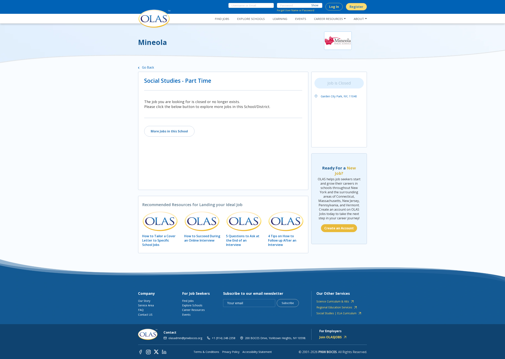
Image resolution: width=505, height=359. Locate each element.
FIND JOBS (222, 19)
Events (186, 314)
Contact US (145, 314)
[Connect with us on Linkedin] (164, 351)
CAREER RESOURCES (328, 19)
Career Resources (193, 310)
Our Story (144, 301)
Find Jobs (188, 301)
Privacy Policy (230, 352)
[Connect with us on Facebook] (140, 351)
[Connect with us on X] (156, 351)
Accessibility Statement (257, 352)
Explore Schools (192, 305)
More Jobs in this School (169, 131)
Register (356, 7)
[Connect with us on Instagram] (148, 351)
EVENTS (300, 19)
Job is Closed (339, 83)
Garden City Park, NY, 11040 (338, 96)
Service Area (146, 305)
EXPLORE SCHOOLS (251, 19)
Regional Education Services (334, 307)
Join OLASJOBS (330, 337)
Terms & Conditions (206, 352)
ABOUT (359, 19)
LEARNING (280, 19)
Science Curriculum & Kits (332, 301)
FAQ (141, 310)
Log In (334, 7)
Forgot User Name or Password (295, 10)
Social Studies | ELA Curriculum (336, 313)
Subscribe (288, 303)
